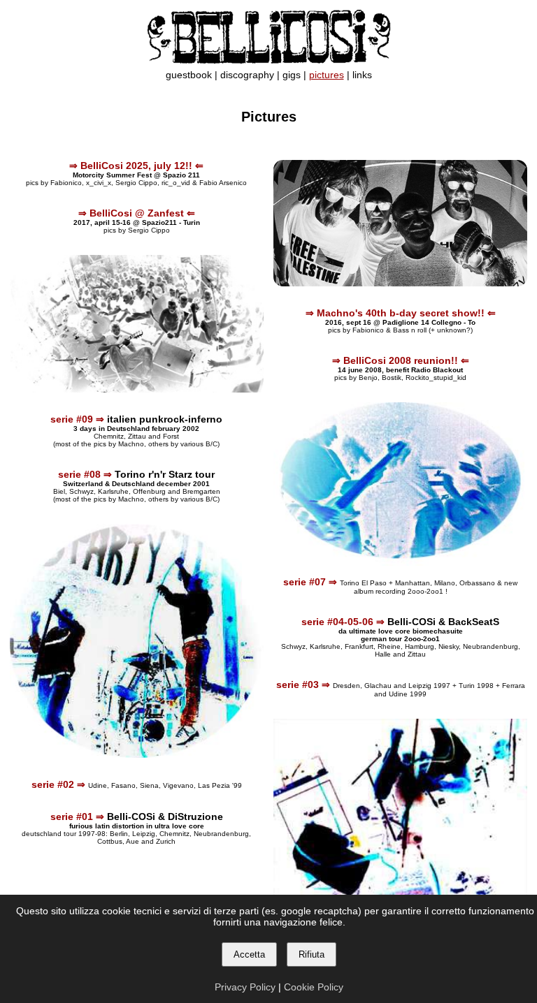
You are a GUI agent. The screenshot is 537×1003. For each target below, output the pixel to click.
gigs (291, 75)
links (362, 75)
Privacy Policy (245, 987)
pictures (326, 75)
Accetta (249, 954)
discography (247, 75)
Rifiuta (311, 954)
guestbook (189, 75)
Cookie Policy (313, 987)
